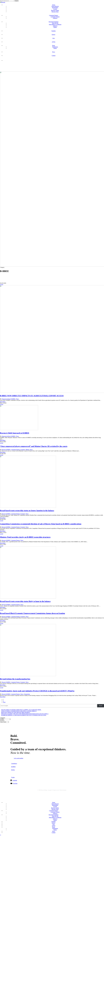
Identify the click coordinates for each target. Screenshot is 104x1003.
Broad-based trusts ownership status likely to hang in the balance (25, 601)
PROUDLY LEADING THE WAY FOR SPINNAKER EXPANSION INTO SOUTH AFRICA (24, 713)
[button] (18, 758)
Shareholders (55, 805)
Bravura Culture (55, 808)
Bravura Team (55, 809)
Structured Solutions (53, 814)
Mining (27, 449)
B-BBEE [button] (13, 766)
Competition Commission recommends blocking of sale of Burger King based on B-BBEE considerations (40, 524)
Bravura (4, 449)
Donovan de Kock (6, 399)
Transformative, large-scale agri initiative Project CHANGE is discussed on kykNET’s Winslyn (37, 691)
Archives (2, 720)
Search (16, 0)
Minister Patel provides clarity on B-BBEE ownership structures (25, 537)
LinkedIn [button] (15, 780)
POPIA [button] (13, 770)
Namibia (53, 821)
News (17, 399)
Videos (55, 820)
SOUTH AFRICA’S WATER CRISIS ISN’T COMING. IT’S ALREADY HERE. (21, 709)
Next (4, 702)
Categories (2, 717)
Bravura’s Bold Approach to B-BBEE (14, 433)
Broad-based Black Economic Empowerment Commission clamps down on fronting (32, 613)
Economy (22, 449)
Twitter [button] (13, 777)
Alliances (55, 813)
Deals (53, 827)
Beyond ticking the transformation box (15, 679)
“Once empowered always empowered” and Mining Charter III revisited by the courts (33, 446)
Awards (55, 806)
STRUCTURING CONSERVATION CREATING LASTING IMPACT (19, 711)
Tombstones (55, 828)
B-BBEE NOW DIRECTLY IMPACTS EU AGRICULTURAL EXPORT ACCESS (32, 396)
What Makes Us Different (55, 817)
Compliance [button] (14, 763)
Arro (53, 824)
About (53, 802)
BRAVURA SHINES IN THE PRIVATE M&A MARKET (15, 712)
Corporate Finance (15, 449)
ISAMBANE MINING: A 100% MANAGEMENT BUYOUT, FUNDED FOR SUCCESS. (23, 715)
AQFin (53, 825)
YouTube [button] (15, 783)
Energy (53, 823)
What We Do (55, 816)
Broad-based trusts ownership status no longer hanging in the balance (27, 511)
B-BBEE (13, 399)
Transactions (27, 694)
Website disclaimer (63, 790)
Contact (53, 832)
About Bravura (55, 803)
